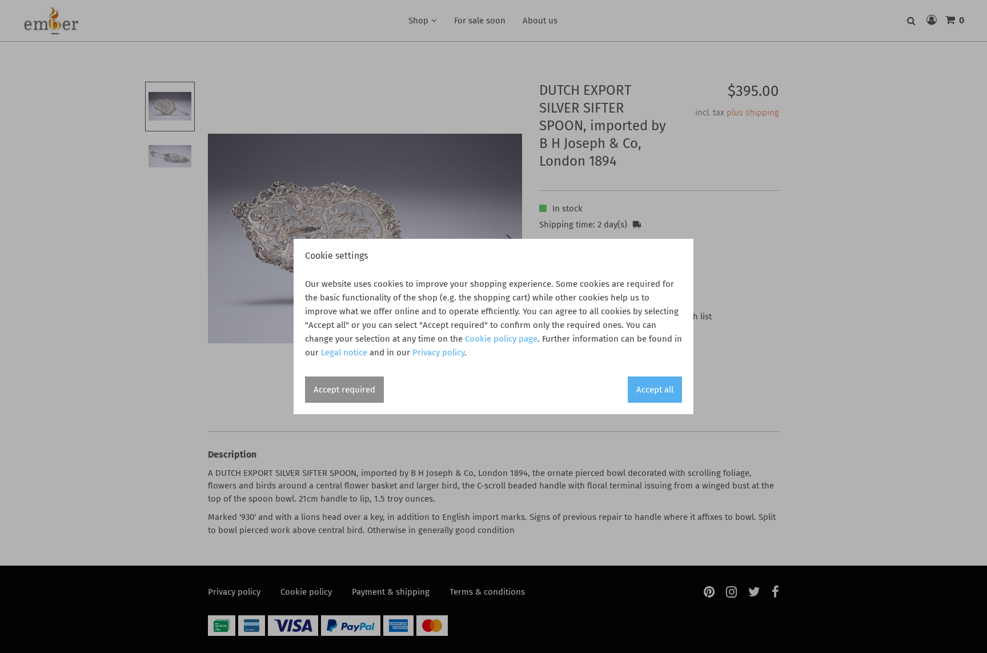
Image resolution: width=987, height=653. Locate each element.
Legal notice (344, 352)
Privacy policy (438, 352)
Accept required (344, 389)
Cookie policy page (501, 339)
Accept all (654, 389)
